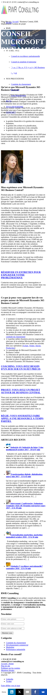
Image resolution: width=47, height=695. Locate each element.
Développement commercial (17, 645)
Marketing (10, 647)
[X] (20, 692)
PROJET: (20, 391)
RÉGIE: (22, 418)
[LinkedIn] (12, 692)
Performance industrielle (15, 649)
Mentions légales (7, 670)
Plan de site (5, 666)
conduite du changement (15, 337)
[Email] (27, 692)
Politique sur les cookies (10, 668)
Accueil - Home (7, 664)
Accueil (15, 22)
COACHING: (20, 367)
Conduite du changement (16, 643)
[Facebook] (35, 692)
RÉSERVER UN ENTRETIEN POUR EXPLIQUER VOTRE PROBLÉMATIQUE (21, 275)
